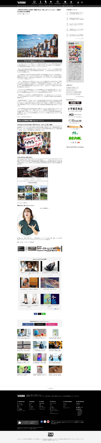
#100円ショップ (75, 87)
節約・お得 (41, 406)
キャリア (30, 403)
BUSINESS (32, 401)
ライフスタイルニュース (32, 6)
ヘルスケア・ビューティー (54, 410)
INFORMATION (81, 401)
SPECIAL (79, 409)
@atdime (28, 324)
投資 (40, 404)
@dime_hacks (52, 324)
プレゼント (78, 404)
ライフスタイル (23, 6)
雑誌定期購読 (58, 422)
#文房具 (75, 92)
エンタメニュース (66, 407)
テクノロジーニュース (21, 410)
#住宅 (79, 94)
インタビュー (31, 407)
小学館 (54, 422)
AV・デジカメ (19, 403)
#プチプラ (69, 89)
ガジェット (19, 407)
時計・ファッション (53, 409)
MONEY (42, 401)
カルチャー (65, 404)
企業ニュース (80, 407)
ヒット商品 (31, 406)
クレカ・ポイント (42, 407)
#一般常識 (69, 87)
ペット (51, 412)
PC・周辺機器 (19, 409)
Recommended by (52, 308)
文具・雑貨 (52, 407)
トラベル (51, 406)
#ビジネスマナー (70, 92)
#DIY (75, 94)
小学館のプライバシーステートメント (67, 422)
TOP (18, 6)
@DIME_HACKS (40, 324)
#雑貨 (80, 92)
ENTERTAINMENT (68, 401)
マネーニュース (42, 409)
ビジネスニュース (32, 409)
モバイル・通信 (20, 404)
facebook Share (35, 314)
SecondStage (80, 410)
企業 (30, 404)
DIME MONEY (41, 403)
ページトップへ (50, 388)
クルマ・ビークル (53, 403)
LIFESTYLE (53, 401)
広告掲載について (77, 422)
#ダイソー (74, 89)
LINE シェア (44, 314)
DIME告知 (78, 403)
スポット (64, 403)
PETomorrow (80, 413)
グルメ (51, 404)
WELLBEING (80, 412)
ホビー (64, 406)
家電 (18, 406)
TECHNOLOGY (21, 401)
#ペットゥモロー (70, 94)
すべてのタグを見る (79, 96)
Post (39, 314)
